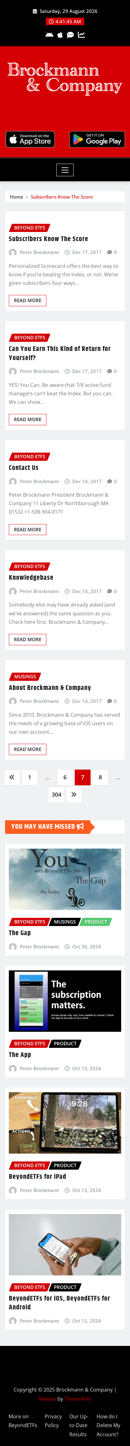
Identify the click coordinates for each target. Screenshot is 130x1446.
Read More (27, 300)
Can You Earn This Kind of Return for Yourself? (60, 354)
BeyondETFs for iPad (37, 1177)
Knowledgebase (31, 578)
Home (16, 197)
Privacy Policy (53, 1421)
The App (20, 1055)
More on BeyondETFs (23, 1421)
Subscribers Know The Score (62, 197)
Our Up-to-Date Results (78, 1425)
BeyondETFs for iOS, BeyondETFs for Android (59, 1303)
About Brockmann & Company (50, 688)
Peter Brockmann (39, 252)
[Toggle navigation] (65, 170)
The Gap (20, 933)
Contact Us (24, 468)
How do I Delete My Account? (108, 1425)
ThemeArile (78, 1398)
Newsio (47, 1398)
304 (56, 794)
